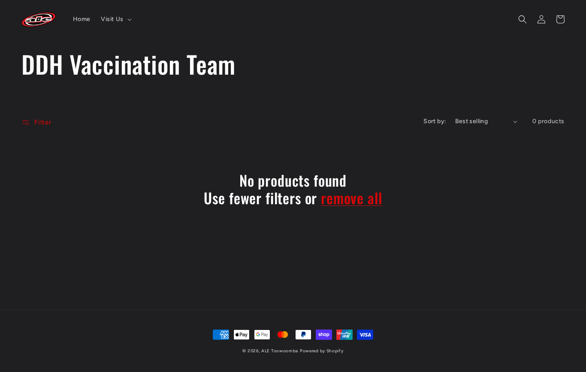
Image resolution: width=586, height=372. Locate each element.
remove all (351, 198)
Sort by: (434, 121)
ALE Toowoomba (279, 351)
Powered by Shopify (322, 351)
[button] (115, 19)
